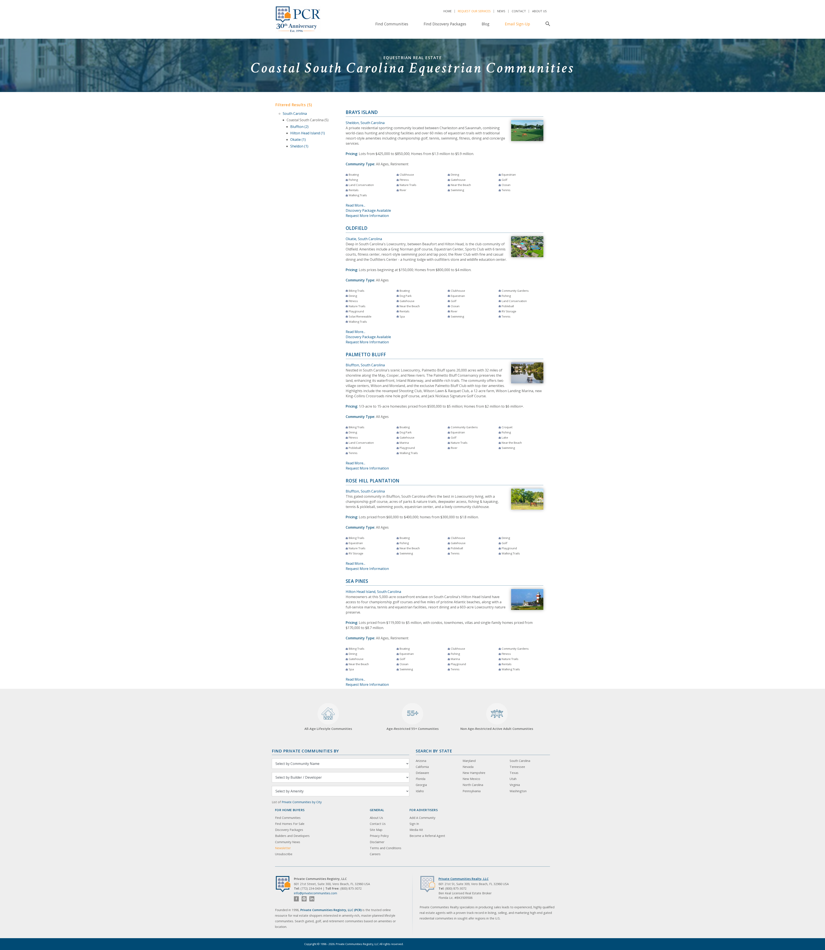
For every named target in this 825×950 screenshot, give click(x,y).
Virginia (515, 785)
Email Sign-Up (517, 23)
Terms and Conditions (385, 848)
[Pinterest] (304, 898)
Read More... (355, 205)
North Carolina (473, 785)
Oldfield (357, 228)
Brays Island (362, 112)
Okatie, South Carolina (364, 238)
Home (447, 11)
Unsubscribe (283, 854)
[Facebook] (296, 898)
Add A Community (422, 818)
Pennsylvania (472, 791)
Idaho (420, 791)
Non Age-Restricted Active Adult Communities (496, 728)
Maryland (469, 761)
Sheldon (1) (299, 146)
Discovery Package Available (368, 210)
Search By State (434, 751)
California (422, 767)
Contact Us (378, 824)
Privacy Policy (379, 836)
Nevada (468, 767)
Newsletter (283, 848)
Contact (519, 11)
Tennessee (517, 767)
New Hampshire (474, 773)
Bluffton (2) (299, 126)
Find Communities (391, 23)
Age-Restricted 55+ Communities (413, 719)
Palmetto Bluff (366, 354)
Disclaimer (377, 842)
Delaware (422, 773)
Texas (514, 773)
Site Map (376, 830)
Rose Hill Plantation (372, 481)
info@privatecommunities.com (315, 893)
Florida (420, 779)
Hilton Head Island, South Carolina (373, 591)
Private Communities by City (302, 802)
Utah (513, 779)
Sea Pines (357, 581)
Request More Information (367, 215)
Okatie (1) (298, 139)
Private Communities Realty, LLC (463, 879)
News (501, 11)
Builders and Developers (292, 836)
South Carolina (295, 113)
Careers (375, 854)
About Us (539, 11)
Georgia (421, 785)
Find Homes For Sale (289, 824)
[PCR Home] (285, 884)
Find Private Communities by (305, 751)
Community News (287, 842)
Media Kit (416, 830)
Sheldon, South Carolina (365, 122)
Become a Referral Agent (427, 836)
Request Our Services (474, 11)
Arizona (421, 761)
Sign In (414, 824)
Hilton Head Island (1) (307, 133)
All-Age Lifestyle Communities (328, 728)
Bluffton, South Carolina (365, 365)
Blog (485, 23)
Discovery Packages (289, 830)
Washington (518, 791)
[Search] (547, 23)
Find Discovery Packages (445, 23)
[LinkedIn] (311, 898)
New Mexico (471, 779)
